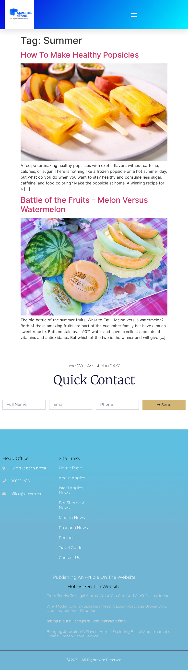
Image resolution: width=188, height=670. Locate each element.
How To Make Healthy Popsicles (80, 55)
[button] (134, 14)
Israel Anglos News (71, 490)
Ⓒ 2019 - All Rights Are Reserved (94, 660)
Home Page (70, 468)
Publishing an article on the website (94, 577)
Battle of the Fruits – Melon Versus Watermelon (84, 204)
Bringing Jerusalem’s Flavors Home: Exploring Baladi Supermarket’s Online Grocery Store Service (108, 633)
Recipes (66, 537)
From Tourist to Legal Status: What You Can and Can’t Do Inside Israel (110, 595)
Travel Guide (70, 547)
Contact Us (69, 557)
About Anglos (72, 478)
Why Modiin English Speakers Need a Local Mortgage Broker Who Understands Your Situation (107, 608)
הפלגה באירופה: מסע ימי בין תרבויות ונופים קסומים (86, 621)
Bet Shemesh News (72, 505)
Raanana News (73, 527)
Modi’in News (72, 517)
